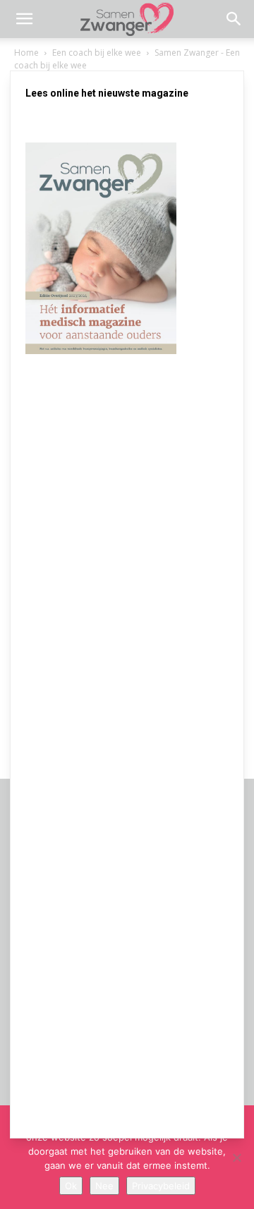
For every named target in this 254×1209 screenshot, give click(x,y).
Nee (104, 1185)
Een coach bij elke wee (96, 53)
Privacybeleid (161, 1185)
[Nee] (236, 1157)
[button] (24, 19)
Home (26, 53)
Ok (71, 1185)
